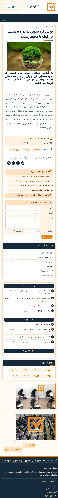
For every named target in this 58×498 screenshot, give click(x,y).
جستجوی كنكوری (50, 495)
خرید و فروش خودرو (46, 257)
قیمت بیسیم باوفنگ (46, 271)
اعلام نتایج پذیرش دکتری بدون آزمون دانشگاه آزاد (37, 176)
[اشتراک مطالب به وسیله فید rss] (9, 163)
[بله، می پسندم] (26, 158)
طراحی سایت (49, 262)
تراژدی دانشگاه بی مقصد (42, 324)
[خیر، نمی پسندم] (15, 158)
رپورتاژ (37, 375)
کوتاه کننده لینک (47, 275)
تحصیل (37, 149)
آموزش (48, 370)
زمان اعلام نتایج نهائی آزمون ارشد (42, 190)
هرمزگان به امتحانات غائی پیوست (39, 306)
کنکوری (34, 6)
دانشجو (26, 375)
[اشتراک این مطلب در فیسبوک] (18, 163)
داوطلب (26, 149)
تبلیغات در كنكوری (50, 489)
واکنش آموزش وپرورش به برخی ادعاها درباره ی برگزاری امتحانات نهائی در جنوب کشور (27, 299)
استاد (15, 375)
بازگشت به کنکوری (12, 449)
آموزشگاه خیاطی (47, 253)
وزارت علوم (38, 98)
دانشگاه (36, 370)
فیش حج (50, 266)
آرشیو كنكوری (51, 492)
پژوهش (48, 375)
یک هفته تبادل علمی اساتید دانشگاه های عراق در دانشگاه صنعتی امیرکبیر (29, 330)
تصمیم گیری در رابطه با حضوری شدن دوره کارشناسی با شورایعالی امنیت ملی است (27, 292)
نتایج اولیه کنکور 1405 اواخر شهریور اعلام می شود (37, 185)
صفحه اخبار (28, 445)
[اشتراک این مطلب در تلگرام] (23, 163)
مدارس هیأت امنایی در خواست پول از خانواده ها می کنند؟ (34, 181)
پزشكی (14, 370)
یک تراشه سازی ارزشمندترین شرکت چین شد (36, 311)
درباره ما (53, 485)
